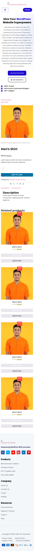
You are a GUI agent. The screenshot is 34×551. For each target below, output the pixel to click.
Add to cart (17, 175)
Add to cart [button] (17, 255)
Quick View (17, 261)
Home (3, 143)
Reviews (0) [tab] (16, 188)
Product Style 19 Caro (14, 143)
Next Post (4, 102)
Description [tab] (5, 188)
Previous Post (6, 100)
